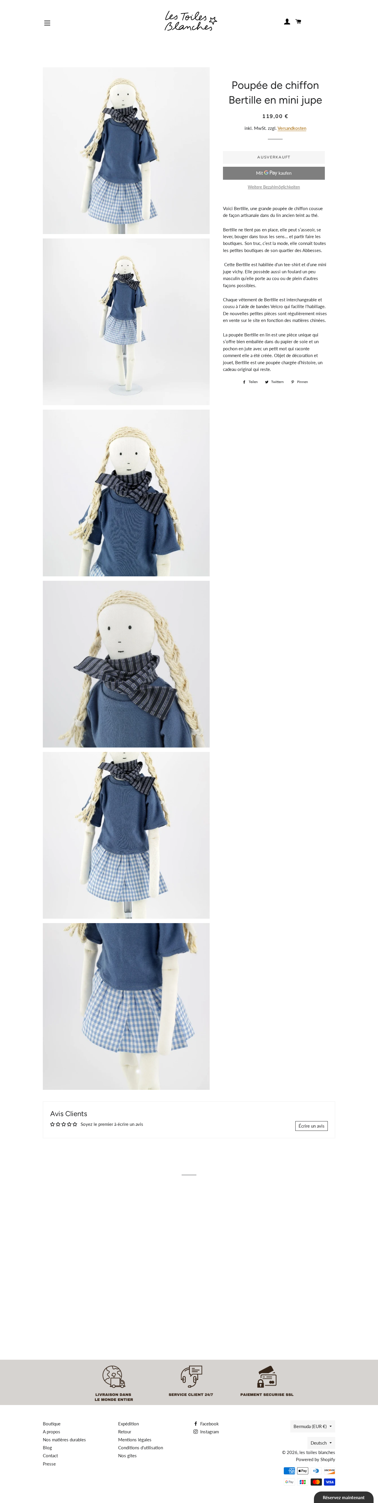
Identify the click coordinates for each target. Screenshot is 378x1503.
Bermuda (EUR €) (310, 1426)
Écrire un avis (312, 1126)
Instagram (209, 1431)
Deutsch (319, 1442)
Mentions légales (134, 1439)
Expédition (128, 1423)
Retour (124, 1431)
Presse (49, 1463)
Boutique (52, 1423)
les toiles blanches (317, 1452)
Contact (50, 1455)
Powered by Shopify (315, 1459)
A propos (51, 1431)
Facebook (209, 1423)
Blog (47, 1447)
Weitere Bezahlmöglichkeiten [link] (274, 186)
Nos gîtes (127, 1455)
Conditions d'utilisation (140, 1447)
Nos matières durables (64, 1439)
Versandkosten (292, 128)
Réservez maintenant (344, 1497)
